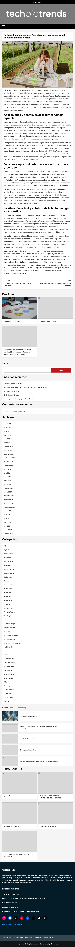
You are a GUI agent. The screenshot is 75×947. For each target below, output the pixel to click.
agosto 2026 (8, 424)
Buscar (5, 363)
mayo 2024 (7, 522)
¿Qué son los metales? (48, 321)
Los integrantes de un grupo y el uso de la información (22, 399)
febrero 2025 (8, 488)
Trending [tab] (22, 708)
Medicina (7, 655)
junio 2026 (7, 431)
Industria (7, 631)
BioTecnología (9, 573)
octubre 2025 (8, 461)
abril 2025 (7, 484)
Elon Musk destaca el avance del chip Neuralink (17, 283)
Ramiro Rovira (8, 678)
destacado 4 (8, 600)
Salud (6, 682)
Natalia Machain (9, 662)
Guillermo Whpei (9, 624)
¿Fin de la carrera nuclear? (12, 383)
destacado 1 (8, 589)
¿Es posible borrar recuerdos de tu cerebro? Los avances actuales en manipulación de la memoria (17, 352)
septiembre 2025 (10, 465)
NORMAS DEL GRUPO (11, 391)
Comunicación (8, 585)
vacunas (6, 701)
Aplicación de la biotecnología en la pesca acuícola (55, 283)
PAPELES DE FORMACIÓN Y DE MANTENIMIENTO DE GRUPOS (25, 387)
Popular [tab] (12, 708)
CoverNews (44, 944)
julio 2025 (7, 473)
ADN (5, 546)
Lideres (6, 651)
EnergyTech (8, 608)
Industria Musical (10, 639)
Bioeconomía (8, 561)
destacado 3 (8, 596)
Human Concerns (9, 627)
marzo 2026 (8, 443)
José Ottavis (8, 647)
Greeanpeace (8, 620)
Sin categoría (8, 686)
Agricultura (8, 550)
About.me (12, 924)
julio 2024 (7, 515)
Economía (7, 604)
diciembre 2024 (9, 496)
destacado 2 (8, 592)
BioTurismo (8, 577)
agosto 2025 (8, 469)
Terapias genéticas (10, 697)
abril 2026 (7, 439)
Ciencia (6, 581)
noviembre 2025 (9, 458)
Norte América (9, 666)
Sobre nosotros (48, 938)
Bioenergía (7, 565)
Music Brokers (9, 658)
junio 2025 (7, 477)
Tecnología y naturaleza (13, 321)
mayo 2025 (7, 480)
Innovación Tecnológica (12, 643)
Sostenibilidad (9, 690)
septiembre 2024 (10, 507)
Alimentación (8, 554)
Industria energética (11, 635)
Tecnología (7, 693)
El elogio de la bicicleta (11, 395)
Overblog (5, 924)
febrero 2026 (8, 446)
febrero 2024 (8, 533)
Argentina (7, 557)
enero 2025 (8, 492)
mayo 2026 (7, 435)
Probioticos (8, 670)
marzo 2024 (8, 530)
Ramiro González (9, 674)
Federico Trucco (9, 612)
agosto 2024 (8, 511)
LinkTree (19, 924)
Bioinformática (9, 569)
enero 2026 (8, 450)
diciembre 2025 (9, 454)
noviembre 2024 (9, 499)
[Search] (71, 26)
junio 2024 (7, 518)
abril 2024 (7, 526)
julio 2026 (7, 427)
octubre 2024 (8, 503)
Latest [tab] (5, 708)
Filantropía (7, 616)
